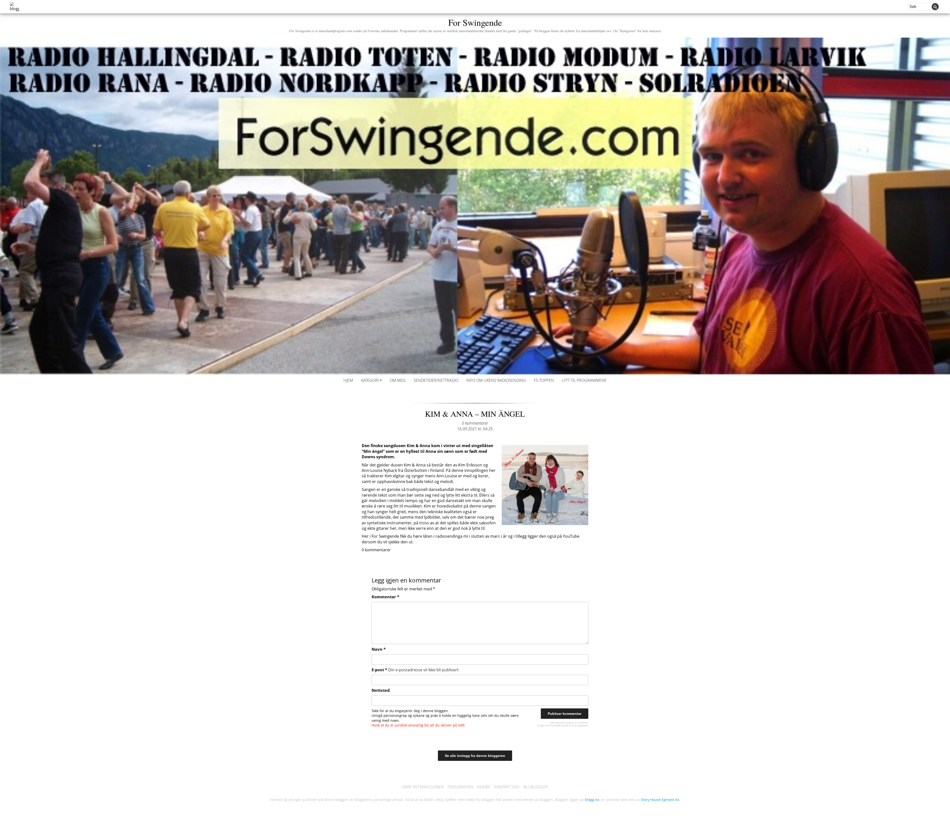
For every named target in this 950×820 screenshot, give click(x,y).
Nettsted (381, 690)
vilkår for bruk (570, 725)
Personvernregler (553, 725)
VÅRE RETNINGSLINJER (423, 787)
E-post (415, 670)
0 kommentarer (475, 423)
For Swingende (475, 24)
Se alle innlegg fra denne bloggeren (475, 756)
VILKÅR (483, 787)
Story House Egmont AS (660, 799)
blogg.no (592, 799)
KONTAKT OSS (507, 787)
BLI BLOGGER (535, 787)
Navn (379, 649)
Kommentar (385, 597)
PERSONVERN (460, 787)
